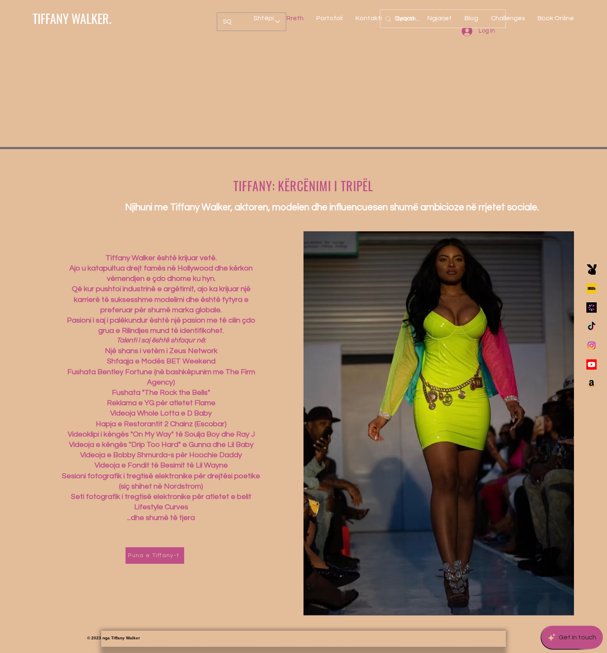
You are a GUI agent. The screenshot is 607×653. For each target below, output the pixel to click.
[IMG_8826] (591, 269)
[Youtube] (591, 364)
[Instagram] (591, 345)
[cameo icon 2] (591, 307)
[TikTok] (591, 326)
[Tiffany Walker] (591, 288)
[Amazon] (591, 383)
